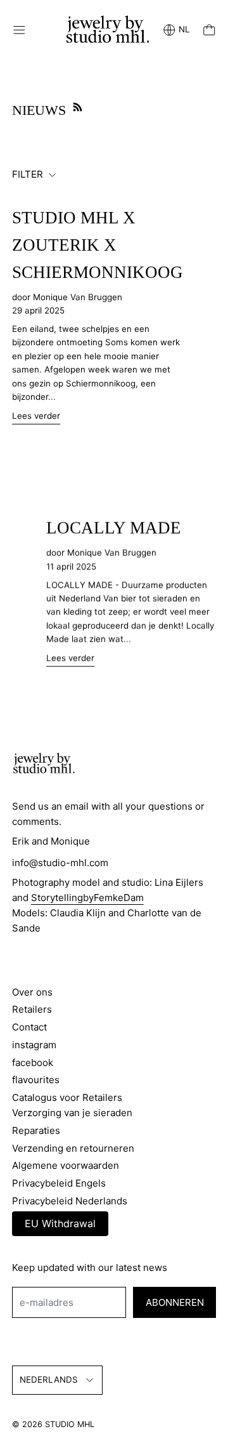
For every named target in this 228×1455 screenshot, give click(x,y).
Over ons (32, 992)
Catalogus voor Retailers (67, 1097)
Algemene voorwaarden (65, 1165)
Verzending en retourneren (73, 1148)
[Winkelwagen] (209, 30)
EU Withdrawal (60, 1223)
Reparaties (36, 1130)
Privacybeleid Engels (59, 1183)
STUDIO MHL (69, 1424)
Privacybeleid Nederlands (69, 1201)
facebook (32, 1063)
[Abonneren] (77, 107)
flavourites (36, 1080)
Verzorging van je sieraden (72, 1113)
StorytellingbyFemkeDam (87, 898)
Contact (29, 1027)
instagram (34, 1045)
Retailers (32, 1009)
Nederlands (49, 1379)
